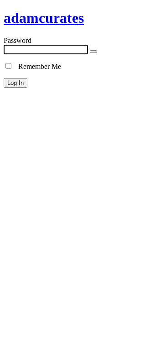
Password (17, 40)
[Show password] (93, 51)
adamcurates (44, 18)
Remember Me (37, 66)
